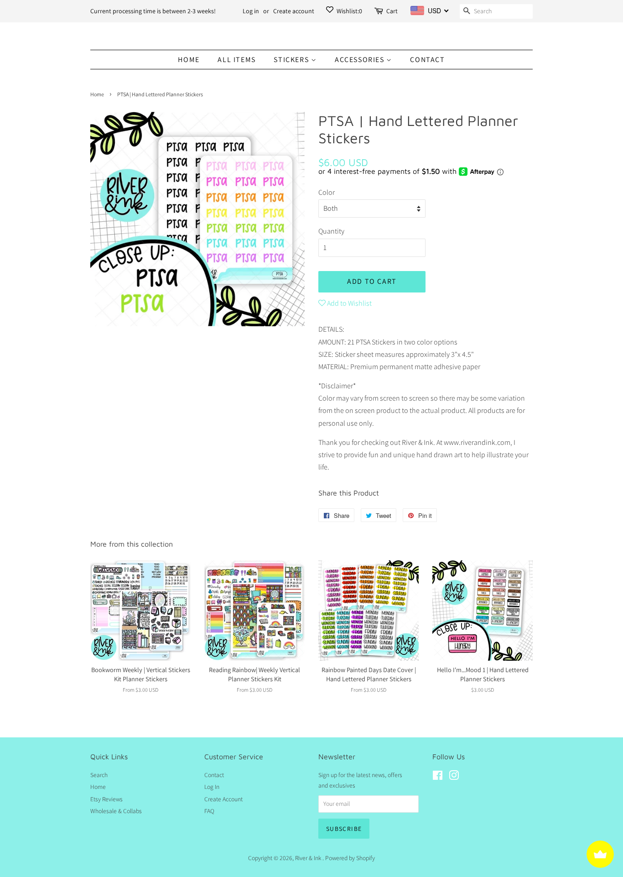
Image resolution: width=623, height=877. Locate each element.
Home (188, 59)
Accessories (360, 59)
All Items (236, 59)
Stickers (292, 59)
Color (326, 192)
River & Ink (308, 858)
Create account (293, 11)
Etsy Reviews (106, 799)
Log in (251, 11)
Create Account (223, 799)
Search (99, 775)
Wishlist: (348, 11)
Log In (211, 787)
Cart (392, 11)
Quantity (331, 231)
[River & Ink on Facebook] (437, 777)
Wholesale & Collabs (116, 811)
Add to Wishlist (349, 303)
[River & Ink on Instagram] (454, 777)
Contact (427, 59)
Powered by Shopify (350, 858)
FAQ (209, 811)
